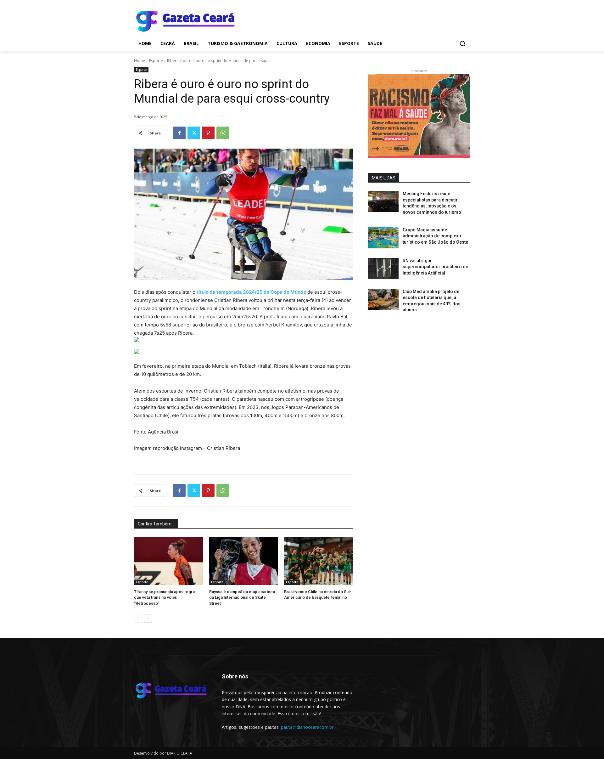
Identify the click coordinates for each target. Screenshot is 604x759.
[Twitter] (193, 133)
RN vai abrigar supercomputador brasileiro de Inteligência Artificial (435, 266)
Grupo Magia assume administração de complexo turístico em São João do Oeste (435, 236)
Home (139, 60)
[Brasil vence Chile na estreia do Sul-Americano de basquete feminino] (318, 561)
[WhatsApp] (222, 133)
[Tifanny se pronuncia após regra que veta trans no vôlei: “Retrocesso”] (168, 561)
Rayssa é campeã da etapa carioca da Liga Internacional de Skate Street (242, 597)
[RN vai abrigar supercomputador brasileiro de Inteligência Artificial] (383, 268)
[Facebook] (179, 133)
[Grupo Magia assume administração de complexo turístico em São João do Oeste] (383, 237)
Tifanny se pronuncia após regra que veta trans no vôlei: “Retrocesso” (164, 597)
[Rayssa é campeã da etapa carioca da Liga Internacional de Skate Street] (243, 561)
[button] (462, 43)
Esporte (156, 60)
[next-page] (148, 619)
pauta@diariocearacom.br (307, 727)
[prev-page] (138, 619)
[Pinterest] (208, 133)
